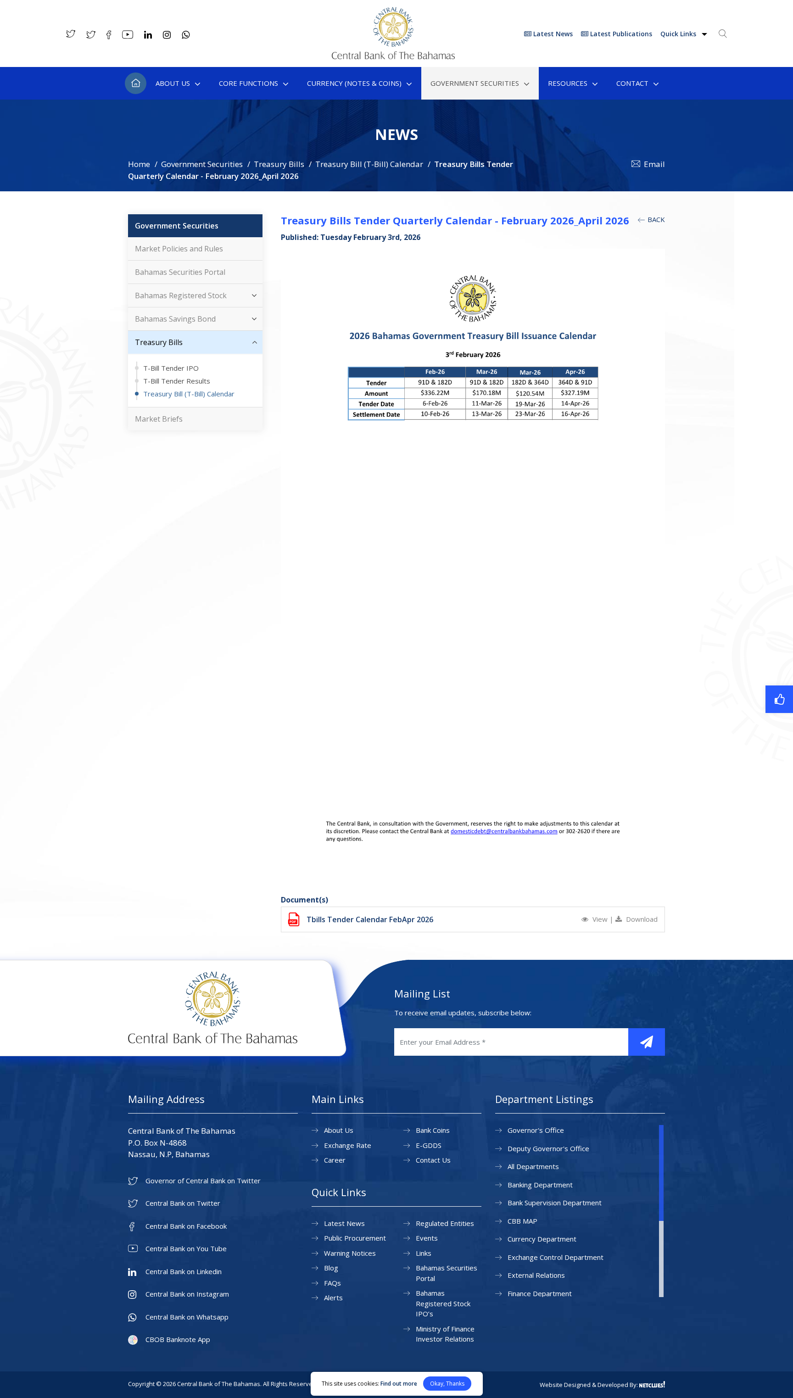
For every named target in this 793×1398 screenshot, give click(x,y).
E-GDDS (428, 1145)
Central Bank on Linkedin (183, 1271)
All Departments (533, 1166)
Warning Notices (350, 1253)
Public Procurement (355, 1237)
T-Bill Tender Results (176, 380)
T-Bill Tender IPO (171, 368)
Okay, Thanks (447, 1383)
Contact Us (433, 1159)
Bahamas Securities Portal (180, 272)
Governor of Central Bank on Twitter (203, 1180)
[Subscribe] (646, 1042)
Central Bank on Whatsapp (187, 1317)
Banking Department (540, 1184)
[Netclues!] (652, 1384)
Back (655, 219)
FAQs (332, 1282)
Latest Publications (620, 33)
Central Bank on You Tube (186, 1248)
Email (654, 164)
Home (135, 83)
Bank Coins (433, 1130)
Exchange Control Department (555, 1257)
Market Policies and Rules (179, 249)
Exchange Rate (347, 1145)
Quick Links (679, 33)
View (600, 919)
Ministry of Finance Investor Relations (445, 1334)
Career (335, 1159)
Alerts (333, 1297)
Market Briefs (159, 419)
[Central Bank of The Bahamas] (393, 56)
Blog (331, 1267)
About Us (173, 83)
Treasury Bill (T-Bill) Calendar (369, 164)
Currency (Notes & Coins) (354, 83)
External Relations (536, 1275)
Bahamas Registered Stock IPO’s (443, 1303)
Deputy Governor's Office (548, 1148)
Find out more (398, 1383)
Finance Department (540, 1293)
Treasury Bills (279, 164)
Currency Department (542, 1238)
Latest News (552, 33)
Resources (567, 83)
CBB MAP (522, 1220)
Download (641, 919)
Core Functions (248, 83)
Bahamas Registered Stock (181, 295)
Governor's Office (536, 1130)
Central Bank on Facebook (186, 1226)
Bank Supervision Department (555, 1202)
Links (423, 1253)
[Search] (723, 33)
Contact (632, 83)
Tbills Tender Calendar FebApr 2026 (370, 919)
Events (427, 1237)
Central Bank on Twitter (182, 1203)
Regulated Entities (445, 1223)
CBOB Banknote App (177, 1339)
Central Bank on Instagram (187, 1294)
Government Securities (474, 83)
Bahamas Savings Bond (175, 319)
